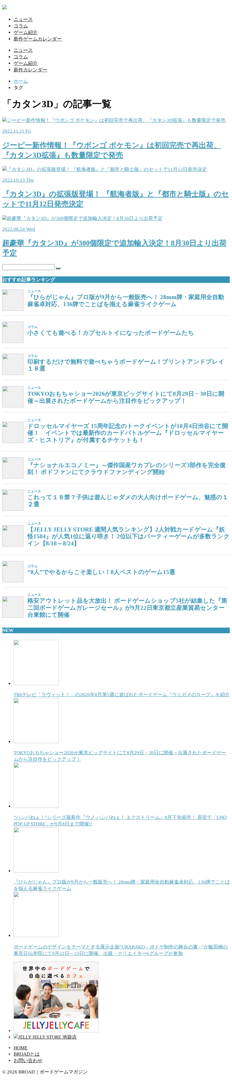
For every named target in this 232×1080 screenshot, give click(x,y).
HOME (20, 1048)
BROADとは (27, 1054)
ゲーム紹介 (26, 32)
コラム (21, 26)
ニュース (23, 19)
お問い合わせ (28, 1060)
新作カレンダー (30, 70)
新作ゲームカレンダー (38, 39)
